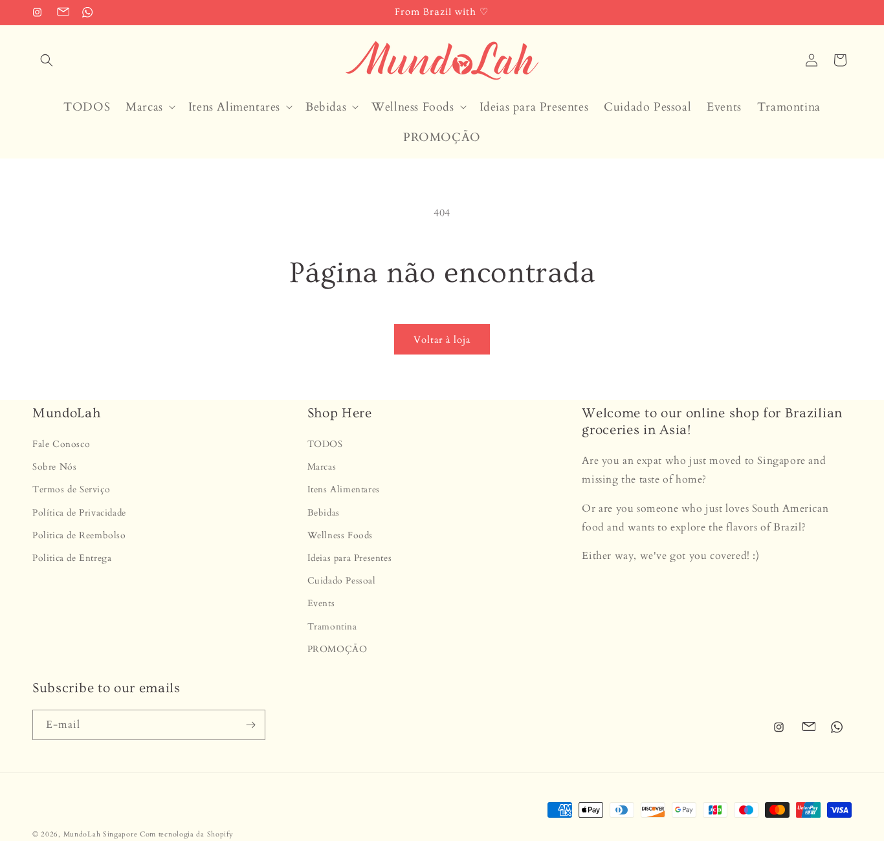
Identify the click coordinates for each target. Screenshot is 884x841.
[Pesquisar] (46, 60)
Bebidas (323, 513)
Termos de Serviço (71, 490)
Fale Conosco (61, 444)
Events (321, 604)
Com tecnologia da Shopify (187, 834)
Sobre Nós (54, 467)
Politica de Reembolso (79, 535)
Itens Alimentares (343, 490)
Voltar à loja (442, 339)
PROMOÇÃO (337, 649)
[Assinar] (250, 725)
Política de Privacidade (79, 513)
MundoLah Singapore (100, 834)
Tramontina (332, 626)
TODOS (325, 444)
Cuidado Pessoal (341, 581)
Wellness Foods (340, 535)
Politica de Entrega (71, 558)
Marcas (322, 467)
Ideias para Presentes (349, 558)
